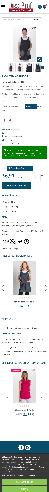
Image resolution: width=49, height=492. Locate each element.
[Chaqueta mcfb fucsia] (24, 386)
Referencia (6, 82)
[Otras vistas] (6, 67)
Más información (9, 475)
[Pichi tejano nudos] (10, 67)
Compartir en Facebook (13, 136)
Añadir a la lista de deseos (16, 144)
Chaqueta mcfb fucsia (24, 410)
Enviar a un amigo (12, 133)
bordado (30, 106)
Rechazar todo (24, 482)
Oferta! (16, 370)
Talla (5, 168)
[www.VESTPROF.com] (21, 7)
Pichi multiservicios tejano (24, 301)
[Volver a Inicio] (4, 19)
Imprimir (9, 140)
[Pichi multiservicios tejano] (24, 278)
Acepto (24, 488)
